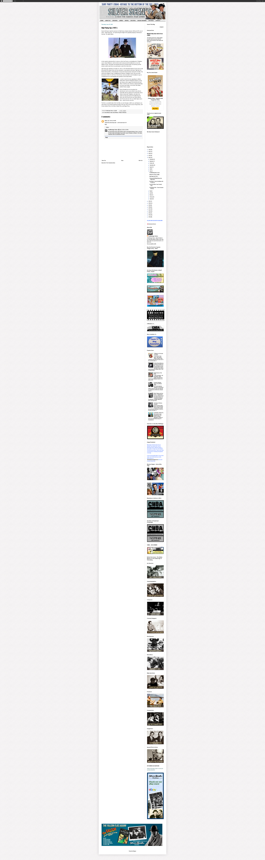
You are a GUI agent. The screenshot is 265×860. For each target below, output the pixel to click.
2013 (150, 217)
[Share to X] (122, 110)
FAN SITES (132, 20)
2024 (150, 153)
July (150, 169)
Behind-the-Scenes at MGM (154, 174)
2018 (150, 207)
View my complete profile (151, 244)
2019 (150, 205)
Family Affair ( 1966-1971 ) (158, 412)
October (151, 163)
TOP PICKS (151, 20)
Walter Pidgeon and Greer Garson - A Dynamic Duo (158, 394)
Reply (106, 124)
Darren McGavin (107, 112)
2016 (150, 211)
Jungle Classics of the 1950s (158, 373)
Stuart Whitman (115, 112)
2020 (150, 203)
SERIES (121, 20)
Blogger (134, 851)
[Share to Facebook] (124, 110)
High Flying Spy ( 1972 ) (153, 176)
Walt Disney (124, 112)
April (151, 193)
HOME (101, 20)
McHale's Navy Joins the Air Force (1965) (155, 34)
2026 (150, 149)
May (150, 191)
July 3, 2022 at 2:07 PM (124, 129)
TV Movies (120, 112)
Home (122, 160)
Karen (106, 120)
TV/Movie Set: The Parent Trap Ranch (158, 354)
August (151, 167)
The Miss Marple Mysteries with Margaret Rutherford (158, 363)
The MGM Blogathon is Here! (154, 172)
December (152, 159)
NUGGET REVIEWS (142, 20)
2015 (150, 213)
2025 (150, 151)
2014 (150, 215)
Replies (107, 127)
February (151, 197)
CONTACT (158, 20)
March (151, 195)
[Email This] (120, 110)
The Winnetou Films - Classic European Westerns (156, 188)
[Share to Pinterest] (125, 110)
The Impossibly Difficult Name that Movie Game (155, 178)
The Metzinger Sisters (113, 129)
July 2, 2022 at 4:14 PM (112, 120)
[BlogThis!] (121, 110)
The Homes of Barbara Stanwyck (158, 403)
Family (111, 112)
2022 (150, 157)
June (150, 171)
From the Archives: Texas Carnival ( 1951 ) (155, 185)
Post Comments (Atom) (110, 162)
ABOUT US (107, 20)
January (151, 198)
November (151, 161)
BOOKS (126, 20)
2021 (150, 201)
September (152, 165)
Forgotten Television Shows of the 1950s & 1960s (158, 384)
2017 (150, 209)
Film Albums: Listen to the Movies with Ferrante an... (156, 182)
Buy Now (155, 108)
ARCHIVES (114, 20)
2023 (150, 155)
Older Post (141, 160)
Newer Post (104, 160)
